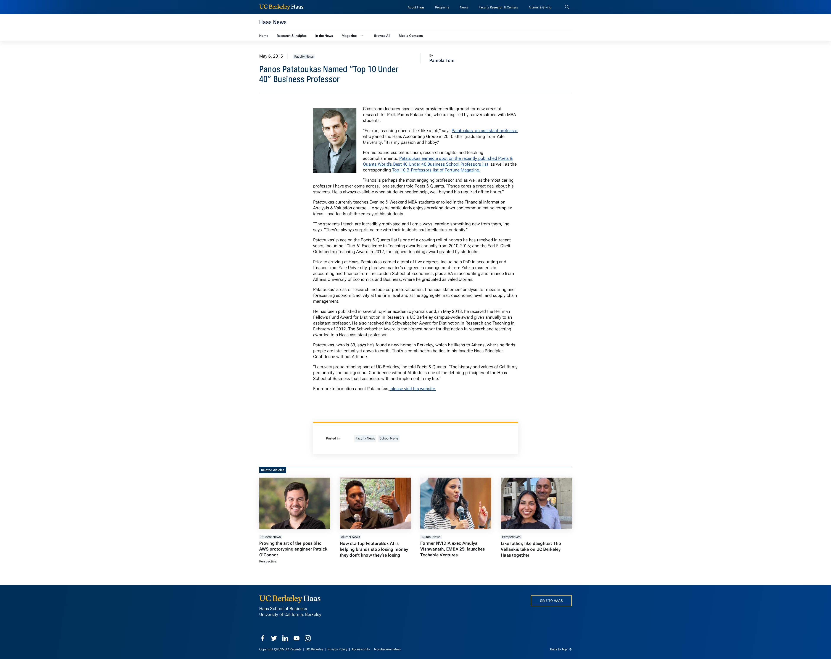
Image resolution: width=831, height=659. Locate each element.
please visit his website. (413, 388)
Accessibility (361, 649)
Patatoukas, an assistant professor (485, 130)
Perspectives (511, 537)
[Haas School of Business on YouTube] (296, 638)
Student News (271, 537)
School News (389, 438)
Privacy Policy (337, 649)
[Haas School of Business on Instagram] (307, 638)
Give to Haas (551, 601)
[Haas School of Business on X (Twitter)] (274, 638)
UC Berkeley (315, 649)
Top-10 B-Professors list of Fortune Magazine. (436, 170)
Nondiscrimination (387, 649)
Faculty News (304, 56)
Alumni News (350, 537)
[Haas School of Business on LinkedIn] (285, 638)
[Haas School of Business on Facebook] (262, 638)
